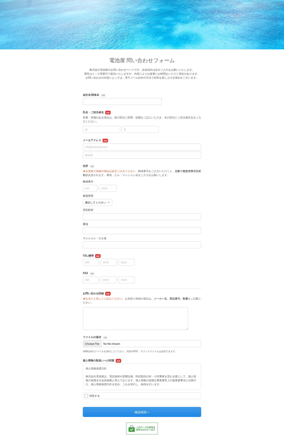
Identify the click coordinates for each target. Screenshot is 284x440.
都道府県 (88, 196)
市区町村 (88, 210)
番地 (85, 224)
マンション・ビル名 (94, 238)
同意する (94, 396)
